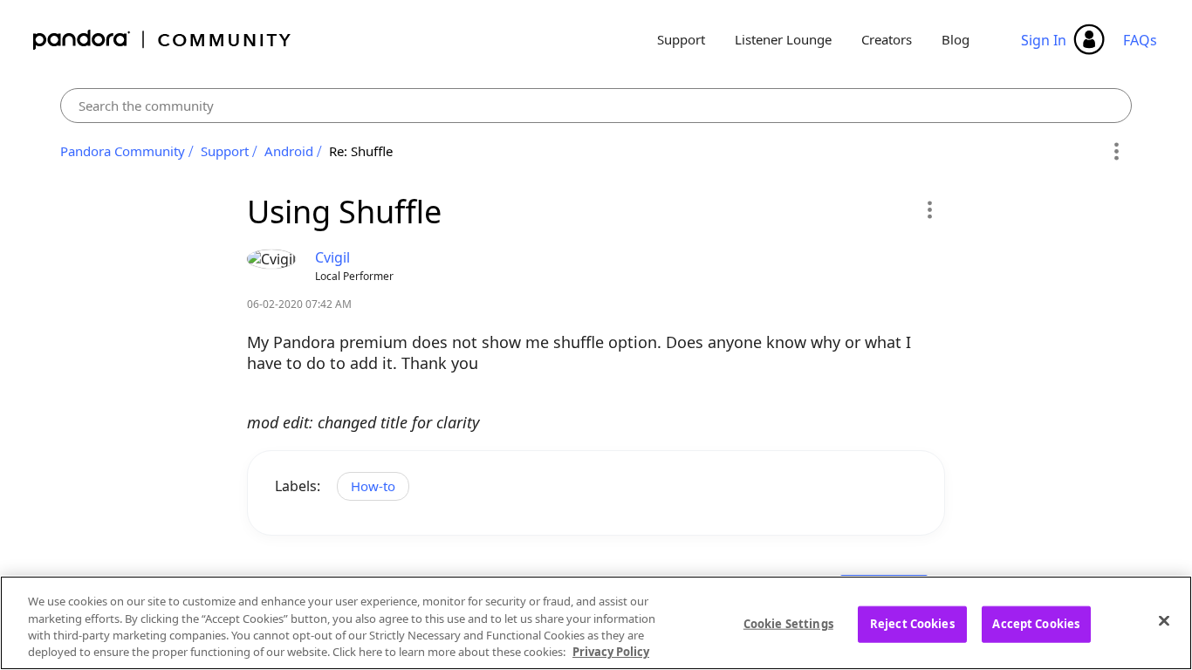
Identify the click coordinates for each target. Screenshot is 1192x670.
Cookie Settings (788, 624)
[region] (596, 623)
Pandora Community (163, 39)
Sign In (1043, 40)
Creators (886, 39)
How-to (373, 486)
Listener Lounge (783, 39)
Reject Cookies (912, 624)
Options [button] (1116, 151)
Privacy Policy (610, 652)
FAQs (1140, 40)
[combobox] (596, 105)
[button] (929, 209)
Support (681, 39)
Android (288, 151)
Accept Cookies (1035, 624)
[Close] (1164, 620)
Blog (955, 39)
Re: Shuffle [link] (361, 151)
